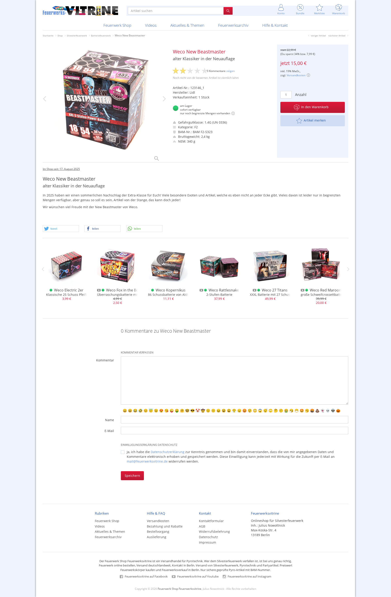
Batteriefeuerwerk (101, 35)
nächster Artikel (337, 35)
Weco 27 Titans (275, 290)
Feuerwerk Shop (117, 25)
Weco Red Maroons (326, 290)
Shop (60, 35)
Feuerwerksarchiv (233, 25)
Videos (151, 25)
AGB (202, 526)
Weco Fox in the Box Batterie (130, 290)
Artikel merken (315, 120)
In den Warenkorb (315, 107)
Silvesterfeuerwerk (77, 35)
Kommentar (105, 360)
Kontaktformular (211, 521)
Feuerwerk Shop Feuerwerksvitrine (179, 588)
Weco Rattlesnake (224, 290)
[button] (61, 228)
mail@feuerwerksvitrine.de (147, 461)
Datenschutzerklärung (167, 452)
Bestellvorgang (158, 531)
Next (348, 269)
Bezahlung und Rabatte (165, 526)
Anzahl (300, 94)
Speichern (132, 475)
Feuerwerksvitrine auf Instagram (249, 576)
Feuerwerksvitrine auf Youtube (197, 576)
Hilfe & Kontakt (275, 25)
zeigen (230, 71)
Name (109, 420)
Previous (42, 269)
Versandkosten (296, 75)
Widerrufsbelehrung (214, 531)
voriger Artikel (318, 35)
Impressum (207, 542)
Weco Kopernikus (171, 290)
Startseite (48, 35)
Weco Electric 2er (68, 290)
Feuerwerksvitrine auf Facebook (146, 576)
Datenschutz (208, 537)
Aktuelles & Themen (187, 25)
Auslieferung (156, 537)
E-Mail (109, 431)
